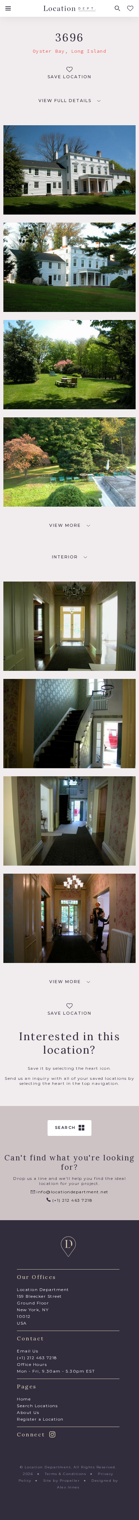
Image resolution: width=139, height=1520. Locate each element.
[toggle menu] (8, 8)
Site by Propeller (61, 1480)
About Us (28, 1412)
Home (24, 1398)
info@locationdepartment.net (72, 1191)
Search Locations (37, 1405)
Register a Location (40, 1419)
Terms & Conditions (65, 1474)
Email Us (27, 1350)
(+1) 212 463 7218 (71, 1200)
